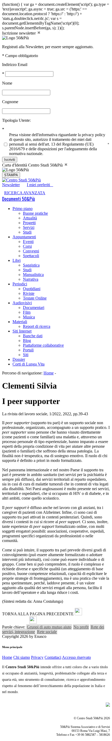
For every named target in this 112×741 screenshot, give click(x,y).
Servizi (28, 227)
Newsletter (11, 185)
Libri (17, 260)
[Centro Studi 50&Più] (21, 180)
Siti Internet (22, 331)
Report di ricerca (36, 326)
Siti (25, 354)
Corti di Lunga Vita (29, 364)
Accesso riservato (76, 657)
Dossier (19, 359)
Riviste (28, 293)
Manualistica (33, 274)
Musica (29, 317)
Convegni (31, 251)
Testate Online (35, 298)
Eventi (28, 241)
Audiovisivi (22, 303)
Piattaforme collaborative (43, 345)
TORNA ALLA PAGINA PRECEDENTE (38, 614)
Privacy (37, 657)
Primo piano (23, 208)
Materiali (20, 321)
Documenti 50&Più (18, 198)
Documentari (33, 307)
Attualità (30, 218)
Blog (27, 340)
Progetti (29, 222)
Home (48, 373)
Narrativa (30, 279)
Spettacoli (31, 255)
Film (26, 312)
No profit (81, 627)
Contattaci (53, 657)
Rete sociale (47, 631)
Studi (27, 232)
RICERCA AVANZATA (24, 193)
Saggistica (31, 265)
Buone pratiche (35, 213)
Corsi (27, 246)
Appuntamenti (24, 237)
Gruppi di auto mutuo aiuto (49, 627)
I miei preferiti (40, 185)
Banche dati (32, 336)
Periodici (20, 284)
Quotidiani (31, 288)
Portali (28, 350)
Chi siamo (21, 657)
